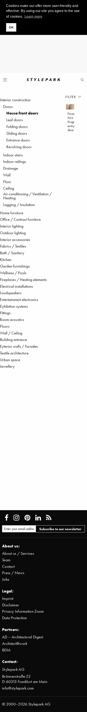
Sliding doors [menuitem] (16, 133)
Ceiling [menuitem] (8, 188)
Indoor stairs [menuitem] (13, 155)
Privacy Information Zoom (23, 611)
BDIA (6, 650)
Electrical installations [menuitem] (16, 286)
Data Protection (14, 617)
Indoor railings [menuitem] (14, 162)
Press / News (13, 572)
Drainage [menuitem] (10, 168)
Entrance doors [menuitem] (18, 140)
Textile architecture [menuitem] (14, 353)
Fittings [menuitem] (5, 313)
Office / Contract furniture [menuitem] (20, 219)
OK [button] (11, 27)
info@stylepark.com (18, 688)
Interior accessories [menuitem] (15, 240)
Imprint (7, 598)
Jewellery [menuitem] (7, 366)
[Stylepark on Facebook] (6, 518)
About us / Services (18, 553)
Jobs (5, 579)
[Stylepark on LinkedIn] (38, 518)
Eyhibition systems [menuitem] (14, 306)
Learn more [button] (33, 16)
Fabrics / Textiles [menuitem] (13, 246)
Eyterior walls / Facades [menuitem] (19, 346)
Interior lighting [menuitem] (11, 226)
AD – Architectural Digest (22, 637)
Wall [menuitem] (7, 175)
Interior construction (15, 100)
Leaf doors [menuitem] (14, 120)
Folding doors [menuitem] (17, 127)
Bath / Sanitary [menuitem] (12, 253)
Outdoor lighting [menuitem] (13, 233)
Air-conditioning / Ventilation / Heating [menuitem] (27, 196)
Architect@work (14, 643)
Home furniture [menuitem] (11, 213)
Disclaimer (10, 605)
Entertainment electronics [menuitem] (19, 300)
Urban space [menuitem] (10, 360)
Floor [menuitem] (7, 182)
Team (6, 560)
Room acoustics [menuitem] (12, 320)
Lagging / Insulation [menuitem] (19, 205)
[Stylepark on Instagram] (16, 518)
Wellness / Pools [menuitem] (13, 273)
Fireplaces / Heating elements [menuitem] (23, 280)
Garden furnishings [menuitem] (15, 266)
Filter (71, 96)
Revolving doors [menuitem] (18, 147)
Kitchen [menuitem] (5, 260)
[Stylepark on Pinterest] (27, 518)
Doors (8, 107)
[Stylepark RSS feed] (49, 518)
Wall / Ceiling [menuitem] (11, 333)
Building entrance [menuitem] (13, 340)
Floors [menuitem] (5, 326)
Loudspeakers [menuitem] (11, 293)
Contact (8, 566)
